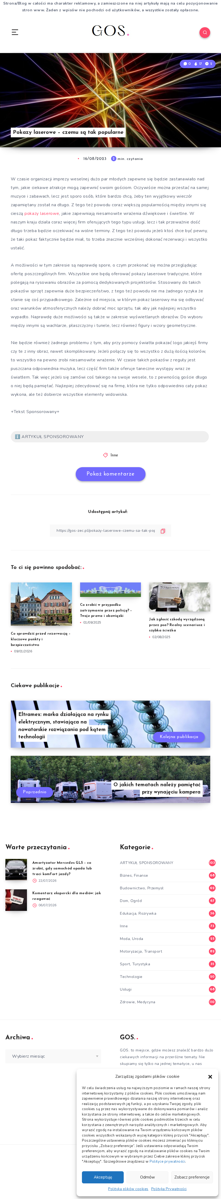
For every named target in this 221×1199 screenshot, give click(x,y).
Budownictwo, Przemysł (142, 888)
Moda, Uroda (131, 938)
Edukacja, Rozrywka (138, 913)
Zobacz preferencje (192, 1177)
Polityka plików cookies (128, 1189)
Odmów (147, 1177)
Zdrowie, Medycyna (138, 1002)
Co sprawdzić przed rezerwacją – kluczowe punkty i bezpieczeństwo (40, 639)
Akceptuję (103, 1177)
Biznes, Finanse (134, 875)
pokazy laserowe (42, 213)
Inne (114, 455)
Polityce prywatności (167, 1161)
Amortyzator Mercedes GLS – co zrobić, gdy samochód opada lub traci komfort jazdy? (62, 868)
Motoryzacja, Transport (141, 951)
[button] (210, 1076)
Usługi (126, 989)
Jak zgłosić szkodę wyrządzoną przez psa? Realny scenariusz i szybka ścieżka (177, 625)
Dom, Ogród (131, 900)
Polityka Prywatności (169, 1189)
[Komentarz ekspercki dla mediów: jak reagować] (16, 900)
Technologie (131, 976)
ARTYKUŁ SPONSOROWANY (146, 862)
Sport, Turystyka (135, 964)
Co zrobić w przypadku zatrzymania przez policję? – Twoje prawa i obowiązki (106, 610)
